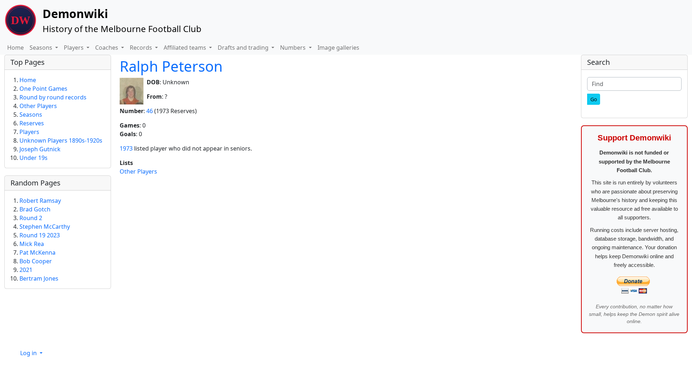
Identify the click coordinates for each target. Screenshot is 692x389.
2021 (25, 270)
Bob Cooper (35, 261)
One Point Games (43, 89)
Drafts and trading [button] (244, 48)
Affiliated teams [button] (186, 48)
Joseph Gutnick (40, 149)
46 (149, 111)
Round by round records (52, 97)
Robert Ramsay (40, 201)
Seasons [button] (42, 48)
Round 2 (30, 218)
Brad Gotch (34, 209)
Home (15, 48)
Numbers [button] (293, 48)
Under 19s (33, 158)
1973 (126, 148)
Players (29, 132)
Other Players (138, 171)
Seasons (30, 115)
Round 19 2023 (39, 235)
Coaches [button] (107, 48)
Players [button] (74, 48)
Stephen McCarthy (44, 227)
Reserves (31, 123)
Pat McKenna (37, 252)
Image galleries (338, 48)
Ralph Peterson (171, 66)
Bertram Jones (38, 278)
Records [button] (142, 48)
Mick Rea (31, 244)
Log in (29, 353)
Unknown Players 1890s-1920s (60, 140)
